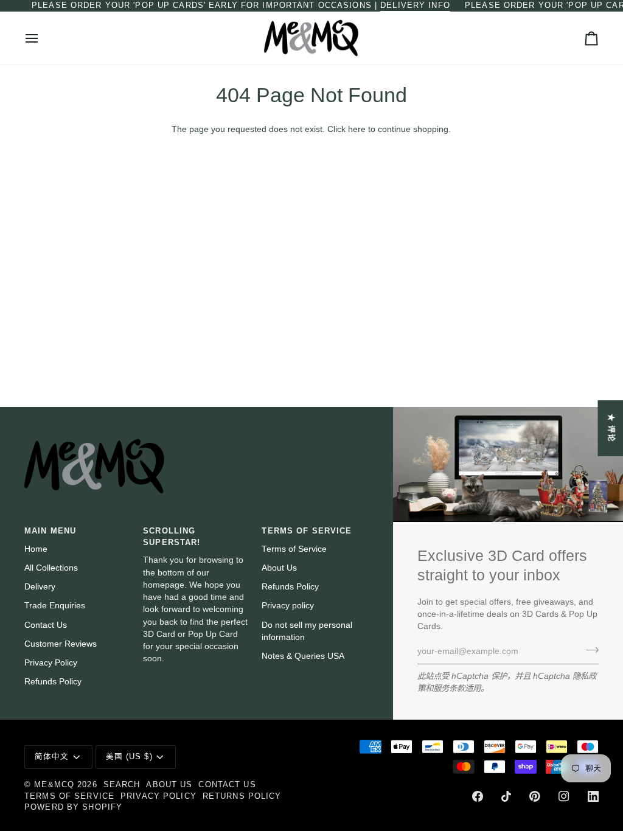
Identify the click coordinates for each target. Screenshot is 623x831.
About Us (279, 567)
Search (122, 785)
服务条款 (449, 688)
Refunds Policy (53, 681)
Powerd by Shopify (73, 807)
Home (35, 549)
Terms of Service (294, 549)
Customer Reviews (60, 643)
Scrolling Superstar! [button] (171, 537)
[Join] (589, 649)
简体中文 (52, 757)
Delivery (39, 586)
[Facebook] (477, 796)
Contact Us (45, 625)
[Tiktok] (506, 796)
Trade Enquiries (54, 605)
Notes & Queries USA (303, 656)
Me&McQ (54, 785)
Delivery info (415, 5)
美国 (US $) (129, 757)
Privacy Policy (50, 662)
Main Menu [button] (50, 531)
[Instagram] (564, 796)
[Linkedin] (593, 796)
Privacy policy (288, 605)
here (357, 129)
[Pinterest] (534, 796)
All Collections (51, 567)
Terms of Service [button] (307, 531)
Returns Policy (242, 796)
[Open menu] (42, 38)
